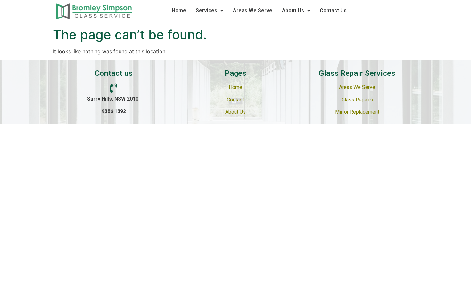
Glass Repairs (357, 100)
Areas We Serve (252, 10)
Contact (235, 100)
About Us (293, 10)
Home (179, 10)
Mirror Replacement (357, 112)
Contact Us (333, 10)
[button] (209, 10)
